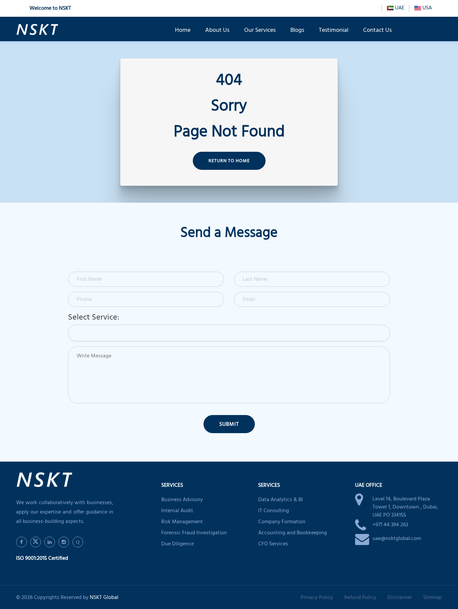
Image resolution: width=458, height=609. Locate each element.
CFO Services (273, 544)
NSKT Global (104, 598)
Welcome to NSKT (50, 8)
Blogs (297, 31)
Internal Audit (177, 511)
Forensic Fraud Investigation (194, 533)
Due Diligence (177, 544)
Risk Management (182, 522)
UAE (399, 8)
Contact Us (377, 31)
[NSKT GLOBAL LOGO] (44, 28)
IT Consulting (273, 511)
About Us (217, 31)
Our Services (260, 31)
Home (182, 31)
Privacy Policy (317, 598)
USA (426, 8)
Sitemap (432, 598)
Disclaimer (400, 598)
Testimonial (333, 31)
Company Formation (281, 522)
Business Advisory (182, 500)
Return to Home (229, 161)
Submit (229, 425)
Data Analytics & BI (280, 500)
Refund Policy (360, 598)
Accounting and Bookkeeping (292, 533)
